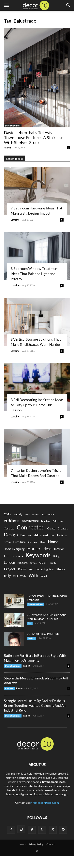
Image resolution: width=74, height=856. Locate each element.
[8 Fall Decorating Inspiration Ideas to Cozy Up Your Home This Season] (37, 387)
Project (9, 569)
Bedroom (9, 688)
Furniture (19, 542)
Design (11, 535)
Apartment (48, 514)
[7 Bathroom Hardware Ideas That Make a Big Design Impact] (37, 191)
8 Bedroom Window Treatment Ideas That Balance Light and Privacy (35, 273)
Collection (57, 521)
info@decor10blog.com (44, 802)
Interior (59, 549)
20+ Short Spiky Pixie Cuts (43, 633)
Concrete (9, 528)
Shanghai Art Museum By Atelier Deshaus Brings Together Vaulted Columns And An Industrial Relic (35, 705)
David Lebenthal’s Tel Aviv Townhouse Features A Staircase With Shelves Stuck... (34, 137)
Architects (11, 521)
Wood (44, 576)
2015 (7, 514)
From (7, 542)
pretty (53, 563)
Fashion (31, 638)
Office (33, 563)
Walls (23, 576)
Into (6, 556)
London (9, 562)
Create (51, 528)
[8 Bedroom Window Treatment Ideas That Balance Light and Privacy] (37, 256)
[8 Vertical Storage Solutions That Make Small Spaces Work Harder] (37, 322)
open (43, 562)
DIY (52, 535)
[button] (6, 5)
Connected (31, 527)
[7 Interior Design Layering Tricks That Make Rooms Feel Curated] (37, 453)
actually (18, 514)
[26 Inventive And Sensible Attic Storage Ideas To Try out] (14, 620)
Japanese (17, 556)
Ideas (47, 549)
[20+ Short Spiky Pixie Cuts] (14, 639)
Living (56, 556)
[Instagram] (21, 829)
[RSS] (42, 830)
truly (7, 576)
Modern (23, 562)
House (33, 548)
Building (45, 521)
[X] (53, 830)
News (23, 844)
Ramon (7, 147)
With (33, 575)
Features (62, 535)
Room (22, 569)
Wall (15, 576)
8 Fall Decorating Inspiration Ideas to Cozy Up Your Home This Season (37, 404)
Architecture (30, 521)
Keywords (38, 555)
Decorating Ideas (12, 125)
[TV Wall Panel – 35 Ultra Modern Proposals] (14, 601)
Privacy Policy (36, 844)
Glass (42, 542)
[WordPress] (63, 830)
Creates (63, 528)
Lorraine (15, 219)
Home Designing (14, 549)
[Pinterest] (32, 830)
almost (35, 514)
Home (53, 542)
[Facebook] (11, 830)
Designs (25, 535)
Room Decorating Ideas (41, 569)
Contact (50, 844)
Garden (32, 542)
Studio (60, 569)
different (41, 535)
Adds (27, 514)
